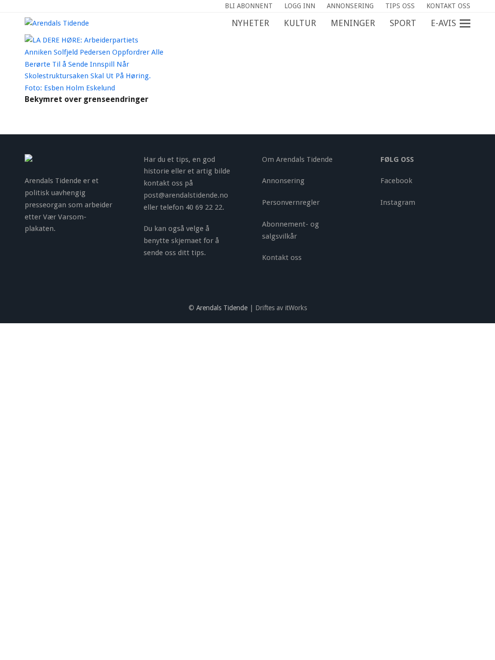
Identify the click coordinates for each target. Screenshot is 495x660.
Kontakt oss (282, 257)
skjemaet (186, 240)
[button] (470, 24)
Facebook (396, 180)
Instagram (397, 202)
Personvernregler (291, 202)
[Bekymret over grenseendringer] (96, 63)
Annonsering (283, 180)
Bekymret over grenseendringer (86, 99)
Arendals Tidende (222, 308)
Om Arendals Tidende (297, 159)
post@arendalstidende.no (186, 195)
